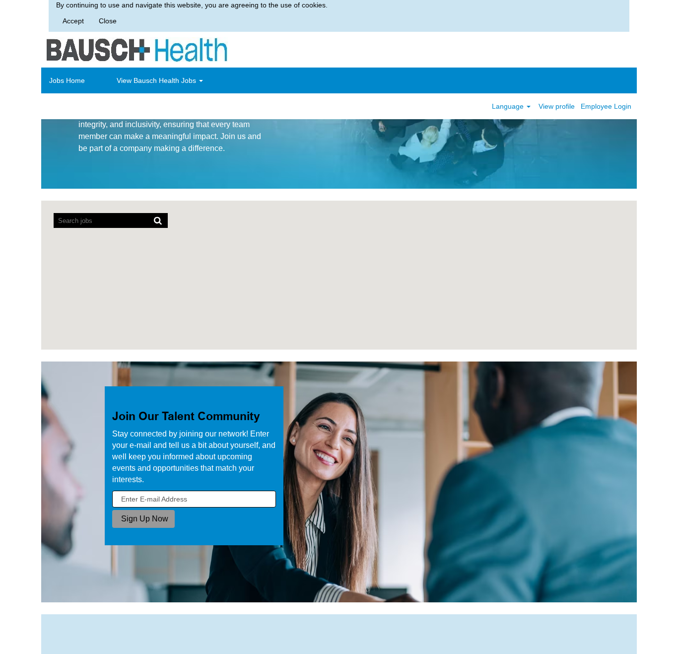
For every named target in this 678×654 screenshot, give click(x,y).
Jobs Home (67, 80)
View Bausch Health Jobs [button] (157, 80)
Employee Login (606, 106)
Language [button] (509, 106)
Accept (73, 21)
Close (108, 21)
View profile (557, 106)
